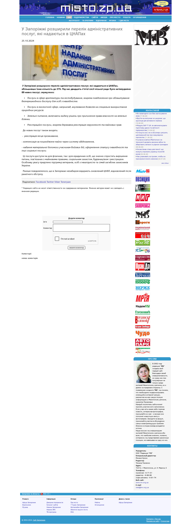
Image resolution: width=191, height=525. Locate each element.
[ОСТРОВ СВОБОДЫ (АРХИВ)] (143, 328)
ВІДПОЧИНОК (101, 21)
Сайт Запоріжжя (39, 520)
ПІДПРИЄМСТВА (81, 17)
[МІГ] (143, 201)
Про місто (74, 502)
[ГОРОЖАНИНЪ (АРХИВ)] (143, 314)
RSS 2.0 (46, 494)
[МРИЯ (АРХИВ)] (143, 302)
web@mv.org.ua (142, 487)
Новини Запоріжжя (54, 507)
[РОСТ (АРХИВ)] (143, 245)
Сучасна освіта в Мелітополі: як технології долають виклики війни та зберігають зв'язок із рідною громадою (152, 142)
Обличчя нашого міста (79, 510)
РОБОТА (126, 17)
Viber (57, 181)
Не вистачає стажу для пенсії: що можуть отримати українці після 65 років (150, 151)
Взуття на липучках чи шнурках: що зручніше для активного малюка (151, 119)
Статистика (165, 521)
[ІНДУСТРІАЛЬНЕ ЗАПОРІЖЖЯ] (143, 207)
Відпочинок (26, 505)
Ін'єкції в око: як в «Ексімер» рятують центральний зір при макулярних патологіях (152, 135)
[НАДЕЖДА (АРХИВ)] (143, 309)
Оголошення (99, 505)
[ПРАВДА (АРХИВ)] (143, 270)
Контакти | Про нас (153, 519)
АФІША (104, 17)
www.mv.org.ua (142, 482)
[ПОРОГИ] (143, 224)
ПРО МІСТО (115, 17)
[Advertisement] (76, 207)
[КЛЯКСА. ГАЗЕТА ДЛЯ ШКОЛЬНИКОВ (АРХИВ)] (143, 253)
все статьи (165, 163)
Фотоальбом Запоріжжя (79, 507)
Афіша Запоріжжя (29, 502)
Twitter (50, 181)
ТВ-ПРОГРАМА (87, 21)
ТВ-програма (51, 512)
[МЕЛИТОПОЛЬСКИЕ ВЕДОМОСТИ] (143, 218)
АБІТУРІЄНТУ (74, 21)
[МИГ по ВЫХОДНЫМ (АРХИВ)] (143, 354)
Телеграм (66, 181)
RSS (72, 512)
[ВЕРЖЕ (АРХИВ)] (143, 291)
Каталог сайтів (52, 505)
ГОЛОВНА (50, 17)
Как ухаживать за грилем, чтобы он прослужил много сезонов (150, 157)
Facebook (41, 181)
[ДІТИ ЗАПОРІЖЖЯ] (143, 191)
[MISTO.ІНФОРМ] (143, 174)
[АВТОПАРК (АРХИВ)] (143, 346)
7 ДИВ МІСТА (124, 21)
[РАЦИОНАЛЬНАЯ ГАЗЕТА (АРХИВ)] (143, 230)
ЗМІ (69, 17)
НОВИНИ (61, 17)
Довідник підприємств (55, 502)
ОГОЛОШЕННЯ (139, 17)
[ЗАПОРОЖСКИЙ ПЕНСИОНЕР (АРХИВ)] (143, 284)
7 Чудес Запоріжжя (78, 505)
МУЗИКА (112, 21)
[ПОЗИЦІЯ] (143, 182)
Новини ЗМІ (51, 510)
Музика (25, 507)
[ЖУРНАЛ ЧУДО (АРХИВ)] (143, 337)
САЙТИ (95, 17)
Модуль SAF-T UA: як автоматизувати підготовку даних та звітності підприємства (151, 127)
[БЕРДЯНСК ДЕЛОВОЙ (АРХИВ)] (143, 323)
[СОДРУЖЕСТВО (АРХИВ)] (143, 260)
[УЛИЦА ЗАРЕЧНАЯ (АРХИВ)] (143, 277)
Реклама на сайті (152, 521)
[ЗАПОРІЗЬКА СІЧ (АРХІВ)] (143, 238)
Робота (97, 502)
